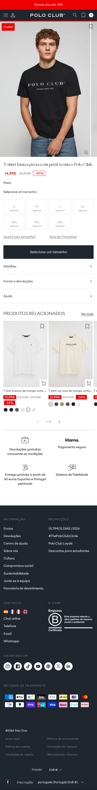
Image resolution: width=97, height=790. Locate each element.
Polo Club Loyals (60, 543)
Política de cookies (17, 746)
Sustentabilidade (16, 573)
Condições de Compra (62, 746)
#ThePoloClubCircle (63, 536)
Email (8, 634)
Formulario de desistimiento (23, 588)
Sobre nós (11, 551)
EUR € (53, 769)
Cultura (9, 558)
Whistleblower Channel (62, 754)
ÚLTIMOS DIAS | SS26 (64, 528)
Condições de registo (19, 754)
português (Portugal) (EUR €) (58, 782)
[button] (6, 15)
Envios (8, 528)
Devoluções (12, 536)
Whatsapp (11, 641)
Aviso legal (12, 738)
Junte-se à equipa (17, 581)
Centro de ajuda (16, 543)
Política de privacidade (63, 738)
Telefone (10, 626)
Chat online (12, 618)
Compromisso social (18, 566)
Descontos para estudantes (68, 551)
